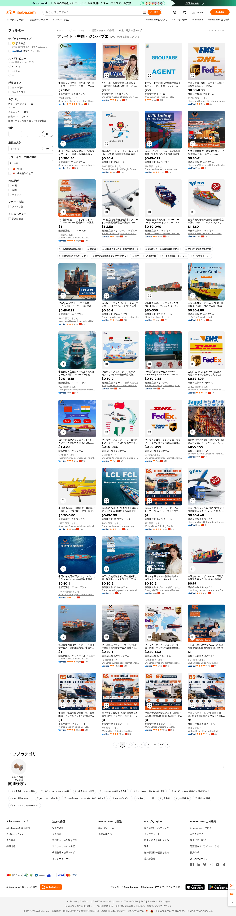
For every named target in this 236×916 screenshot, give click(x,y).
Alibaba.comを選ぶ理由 (18, 828)
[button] (144, 12)
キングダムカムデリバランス (26, 805)
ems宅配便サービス (22, 798)
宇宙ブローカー (203, 256)
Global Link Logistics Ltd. (157, 317)
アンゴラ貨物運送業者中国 (199, 249)
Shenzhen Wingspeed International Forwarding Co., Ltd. (77, 165)
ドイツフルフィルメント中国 (56, 791)
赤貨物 (93, 249)
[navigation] (30, 388)
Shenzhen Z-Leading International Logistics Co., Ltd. (206, 389)
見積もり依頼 (105, 834)
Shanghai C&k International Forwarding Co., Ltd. (120, 385)
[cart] (185, 12)
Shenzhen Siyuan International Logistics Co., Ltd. (77, 101)
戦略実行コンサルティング (74, 256)
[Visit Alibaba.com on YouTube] (218, 864)
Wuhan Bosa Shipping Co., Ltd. (73, 237)
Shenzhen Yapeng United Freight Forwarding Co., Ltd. (163, 385)
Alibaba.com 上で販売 (201, 828)
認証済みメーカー (107, 828)
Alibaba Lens (13, 887)
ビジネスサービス (78, 30)
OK (47, 134)
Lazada (118, 901)
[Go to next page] (167, 745)
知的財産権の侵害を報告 (156, 852)
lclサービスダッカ (122, 798)
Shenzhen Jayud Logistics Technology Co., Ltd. (206, 453)
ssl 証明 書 (184, 798)
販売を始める (197, 834)
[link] (232, 885)
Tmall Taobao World (102, 901)
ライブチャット (152, 834)
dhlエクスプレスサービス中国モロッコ (122, 249)
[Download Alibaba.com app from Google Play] (219, 887)
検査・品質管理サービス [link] (131, 30)
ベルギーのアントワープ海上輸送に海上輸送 (86, 798)
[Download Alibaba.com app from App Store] (195, 887)
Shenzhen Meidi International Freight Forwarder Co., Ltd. (206, 233)
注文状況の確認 (198, 840)
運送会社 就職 (204, 798)
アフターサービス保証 (63, 846)
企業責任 (10, 840)
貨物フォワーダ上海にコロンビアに (163, 249)
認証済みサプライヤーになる (204, 846)
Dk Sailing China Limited (200, 317)
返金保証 (56, 834)
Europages (164, 901)
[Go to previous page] (116, 745)
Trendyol (152, 901)
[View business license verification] (147, 911)
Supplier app (131, 887)
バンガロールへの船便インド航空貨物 (190, 791)
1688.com (85, 901)
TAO (143, 901)
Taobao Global (131, 901)
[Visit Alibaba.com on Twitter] (205, 864)
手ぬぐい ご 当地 (147, 798)
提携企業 (194, 852)
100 (161, 745)
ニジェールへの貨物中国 (145, 256)
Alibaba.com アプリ (151, 887)
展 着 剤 (166, 798)
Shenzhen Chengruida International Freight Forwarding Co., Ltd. (206, 101)
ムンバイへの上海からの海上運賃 (150, 791)
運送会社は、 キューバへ (176, 256)
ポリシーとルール (61, 858)
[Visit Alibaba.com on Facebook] (192, 864)
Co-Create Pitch (14, 834)
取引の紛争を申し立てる (156, 840)
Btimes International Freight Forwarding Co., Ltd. (120, 169)
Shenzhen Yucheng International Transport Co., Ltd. (120, 233)
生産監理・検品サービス (64, 852)
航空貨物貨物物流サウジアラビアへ (110, 256)
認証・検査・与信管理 (103, 30)
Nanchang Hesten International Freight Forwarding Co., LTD (77, 321)
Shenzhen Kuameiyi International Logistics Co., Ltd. (163, 169)
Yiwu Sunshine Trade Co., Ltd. (159, 97)
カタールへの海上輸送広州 (114, 791)
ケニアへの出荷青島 (49, 798)
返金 (146, 846)
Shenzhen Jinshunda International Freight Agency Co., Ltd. (163, 458)
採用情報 (10, 846)
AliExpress (72, 901)
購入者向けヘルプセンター (157, 828)
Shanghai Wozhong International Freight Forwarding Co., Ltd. (77, 389)
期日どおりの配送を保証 (64, 840)
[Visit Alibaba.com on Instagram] (211, 864)
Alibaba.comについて (17, 821)
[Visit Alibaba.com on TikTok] (224, 864)
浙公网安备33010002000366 (170, 911)
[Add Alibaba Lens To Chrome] (51, 887)
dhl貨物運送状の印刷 (71, 249)
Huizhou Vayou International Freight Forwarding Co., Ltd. (77, 458)
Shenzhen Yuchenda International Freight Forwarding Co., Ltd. (120, 458)
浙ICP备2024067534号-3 (200, 911)
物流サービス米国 (86, 791)
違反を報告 (149, 858)
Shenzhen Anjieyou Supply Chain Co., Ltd (120, 97)
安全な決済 (58, 828)
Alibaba (60, 30)
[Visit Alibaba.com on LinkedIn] (198, 864)
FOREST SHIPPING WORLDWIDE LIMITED (163, 233)
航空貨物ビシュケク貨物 (24, 791)
